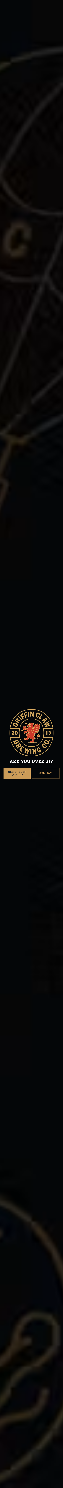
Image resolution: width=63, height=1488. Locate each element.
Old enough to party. (17, 773)
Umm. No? (46, 773)
